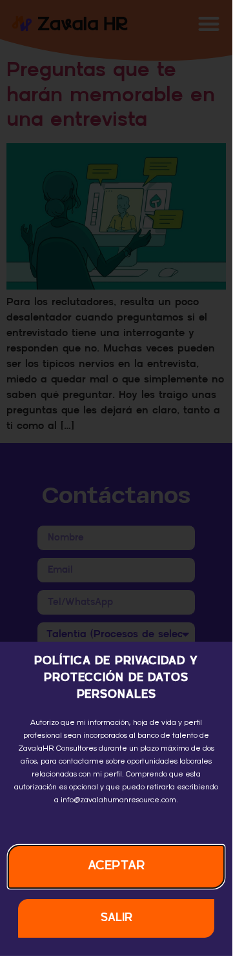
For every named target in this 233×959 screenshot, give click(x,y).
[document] (116, 478)
